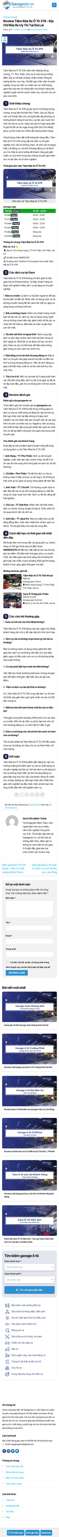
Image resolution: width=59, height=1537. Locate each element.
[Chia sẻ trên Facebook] (21, 794)
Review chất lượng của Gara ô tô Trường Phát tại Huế (28, 1067)
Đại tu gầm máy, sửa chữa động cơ (28, 1355)
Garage (6, 17)
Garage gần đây (12, 1505)
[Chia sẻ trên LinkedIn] (42, 794)
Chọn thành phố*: (13, 1273)
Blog (8, 1517)
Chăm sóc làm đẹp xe (22, 1342)
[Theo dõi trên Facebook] (4, 1451)
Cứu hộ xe (16, 1367)
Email (9, 936)
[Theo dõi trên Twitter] (13, 1451)
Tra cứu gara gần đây (31, 1290)
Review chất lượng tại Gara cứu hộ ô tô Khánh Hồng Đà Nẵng (29, 1195)
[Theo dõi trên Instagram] (8, 1451)
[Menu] (54, 5)
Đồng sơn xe (17, 1330)
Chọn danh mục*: (12, 1261)
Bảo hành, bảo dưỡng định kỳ (26, 1305)
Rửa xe (14, 17)
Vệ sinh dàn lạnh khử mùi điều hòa (28, 1317)
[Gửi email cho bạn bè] (32, 794)
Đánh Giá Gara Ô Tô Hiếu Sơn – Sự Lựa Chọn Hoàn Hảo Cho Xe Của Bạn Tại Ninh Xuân (29, 1240)
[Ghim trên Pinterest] (37, 794)
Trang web (11, 949)
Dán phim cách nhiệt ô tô (23, 1323)
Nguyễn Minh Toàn (39, 30)
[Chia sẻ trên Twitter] (26, 794)
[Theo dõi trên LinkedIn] (17, 1451)
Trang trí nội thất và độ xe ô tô (26, 1361)
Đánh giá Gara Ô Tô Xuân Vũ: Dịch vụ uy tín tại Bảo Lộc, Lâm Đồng (44, 868)
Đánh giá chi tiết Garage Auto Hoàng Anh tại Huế (26, 1025)
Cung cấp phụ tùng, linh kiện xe (27, 1373)
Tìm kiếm (10, 1511)
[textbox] (29, 1267)
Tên (8, 922)
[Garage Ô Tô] (20, 5)
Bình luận (11, 898)
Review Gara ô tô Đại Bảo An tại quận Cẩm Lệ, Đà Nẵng (29, 1109)
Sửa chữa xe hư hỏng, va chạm (26, 1336)
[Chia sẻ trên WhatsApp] (16, 794)
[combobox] (29, 1267)
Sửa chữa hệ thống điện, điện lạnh (28, 1311)
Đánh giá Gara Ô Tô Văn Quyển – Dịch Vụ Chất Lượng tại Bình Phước (14, 868)
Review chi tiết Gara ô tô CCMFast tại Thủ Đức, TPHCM (29, 1151)
